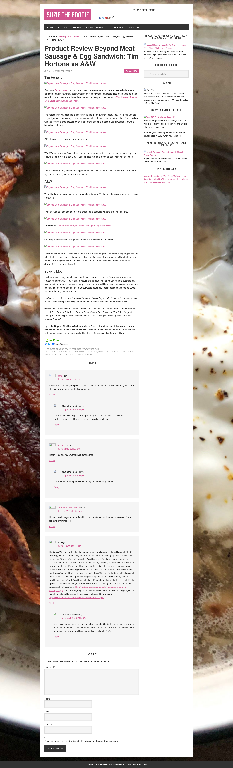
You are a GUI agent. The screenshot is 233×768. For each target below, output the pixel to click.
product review (63, 349)
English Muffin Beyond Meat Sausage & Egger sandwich (84, 225)
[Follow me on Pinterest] (106, 18)
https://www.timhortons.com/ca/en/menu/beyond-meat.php (76, 597)
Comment (49, 666)
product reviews (80, 349)
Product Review (105, 351)
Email (47, 711)
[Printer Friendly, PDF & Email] (52, 340)
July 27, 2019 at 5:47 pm (69, 545)
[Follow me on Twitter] (103, 18)
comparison (78, 351)
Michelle (62, 445)
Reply (52, 394)
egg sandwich (91, 351)
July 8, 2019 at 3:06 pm (69, 379)
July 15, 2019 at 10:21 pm (70, 511)
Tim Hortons (75, 354)
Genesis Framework (124, 764)
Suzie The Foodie (68, 14)
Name (47, 698)
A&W (58, 351)
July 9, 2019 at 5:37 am (69, 448)
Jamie (61, 375)
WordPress (137, 764)
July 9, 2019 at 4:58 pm (73, 409)
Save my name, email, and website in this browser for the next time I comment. (81, 740)
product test (120, 351)
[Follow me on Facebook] (100, 18)
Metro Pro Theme (107, 764)
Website (48, 724)
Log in (145, 764)
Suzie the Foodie (61, 354)
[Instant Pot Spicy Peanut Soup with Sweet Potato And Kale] (166, 155)
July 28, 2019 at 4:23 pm (74, 617)
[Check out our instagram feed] (108, 18)
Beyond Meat (61, 90)
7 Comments (131, 71)
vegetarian (93, 349)
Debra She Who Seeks (69, 507)
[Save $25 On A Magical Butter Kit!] (160, 117)
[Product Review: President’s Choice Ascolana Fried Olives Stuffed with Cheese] (166, 48)
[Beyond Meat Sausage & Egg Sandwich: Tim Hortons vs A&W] (75, 83)
